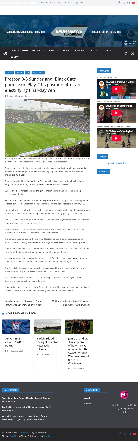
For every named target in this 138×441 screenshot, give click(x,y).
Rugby (52, 50)
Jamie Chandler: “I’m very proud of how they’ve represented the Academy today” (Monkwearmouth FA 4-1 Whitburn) (78, 351)
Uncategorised (38, 73)
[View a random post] (132, 53)
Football (37, 50)
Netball (67, 50)
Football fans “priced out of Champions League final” (60, 2)
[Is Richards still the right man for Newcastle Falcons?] (47, 321)
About (87, 398)
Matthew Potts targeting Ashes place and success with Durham (71, 302)
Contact (15, 57)
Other (105, 50)
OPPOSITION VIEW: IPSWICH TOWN (14, 342)
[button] (43, 50)
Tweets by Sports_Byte (116, 163)
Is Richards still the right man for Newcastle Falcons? (47, 344)
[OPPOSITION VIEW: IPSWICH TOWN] (16, 321)
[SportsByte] (5, 53)
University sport (19, 50)
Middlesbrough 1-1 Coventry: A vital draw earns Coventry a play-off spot (23, 302)
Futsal (94, 50)
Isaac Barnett (25, 96)
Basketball (81, 50)
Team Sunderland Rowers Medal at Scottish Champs (26, 398)
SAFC (27, 73)
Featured (9, 73)
